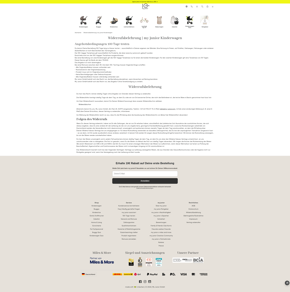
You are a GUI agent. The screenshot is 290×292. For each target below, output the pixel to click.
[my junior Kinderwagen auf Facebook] (140, 281)
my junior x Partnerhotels (161, 239)
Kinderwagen (97, 206)
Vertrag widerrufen (193, 222)
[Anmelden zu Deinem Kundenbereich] (197, 6)
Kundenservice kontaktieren (128, 206)
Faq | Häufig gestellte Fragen (129, 209)
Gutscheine (96, 226)
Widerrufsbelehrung (193, 212)
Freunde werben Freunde (161, 229)
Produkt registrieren (129, 236)
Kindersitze (96, 212)
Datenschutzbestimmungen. (145, 188)
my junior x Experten (161, 216)
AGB (193, 206)
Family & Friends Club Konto (161, 226)
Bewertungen (161, 222)
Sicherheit (161, 219)
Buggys (96, 209)
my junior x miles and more (161, 232)
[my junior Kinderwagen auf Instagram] (145, 281)
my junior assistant (129, 212)
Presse (161, 246)
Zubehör (96, 219)
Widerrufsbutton (85, 104)
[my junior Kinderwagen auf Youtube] (149, 281)
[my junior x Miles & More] (102, 260)
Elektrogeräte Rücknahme (193, 216)
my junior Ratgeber (161, 209)
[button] (186, 6)
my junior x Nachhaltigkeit (161, 212)
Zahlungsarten (128, 222)
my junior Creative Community (161, 236)
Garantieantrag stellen (129, 232)
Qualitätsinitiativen (129, 226)
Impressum (193, 219)
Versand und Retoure (129, 219)
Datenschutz (193, 209)
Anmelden (145, 181)
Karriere (161, 242)
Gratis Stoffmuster (97, 216)
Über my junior (161, 206)
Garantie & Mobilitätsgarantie (129, 229)
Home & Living (96, 222)
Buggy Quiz (96, 232)
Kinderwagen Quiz (96, 236)
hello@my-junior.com (167, 109)
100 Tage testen (129, 216)
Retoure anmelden (129, 239)
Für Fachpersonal (96, 229)
